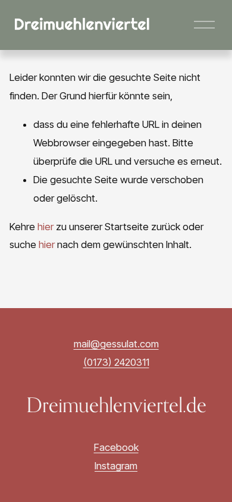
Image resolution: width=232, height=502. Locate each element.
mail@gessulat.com (116, 344)
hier (45, 227)
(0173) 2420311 (116, 362)
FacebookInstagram (116, 456)
